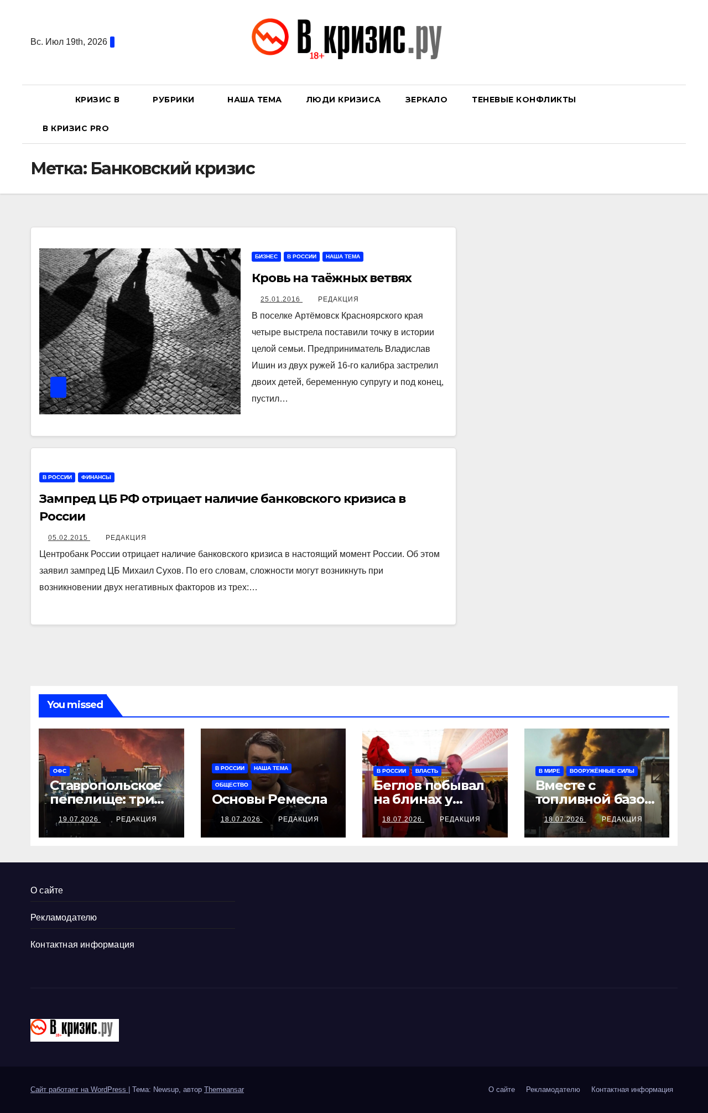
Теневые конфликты (524, 100)
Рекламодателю (63, 917)
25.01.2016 (282, 299)
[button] (674, 113)
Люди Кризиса (343, 100)
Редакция (338, 299)
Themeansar (224, 1089)
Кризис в (99, 100)
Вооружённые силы (602, 771)
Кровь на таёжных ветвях (332, 278)
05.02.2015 (69, 538)
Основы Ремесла (269, 799)
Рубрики (175, 100)
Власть (426, 771)
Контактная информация (82, 944)
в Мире (549, 771)
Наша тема (254, 100)
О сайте (46, 890)
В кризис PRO (77, 128)
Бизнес (266, 256)
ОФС (59, 771)
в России (301, 256)
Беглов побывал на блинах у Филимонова (428, 799)
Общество (231, 785)
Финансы (96, 477)
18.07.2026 (242, 819)
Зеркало (426, 100)
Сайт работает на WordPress (79, 1089)
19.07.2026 (80, 819)
